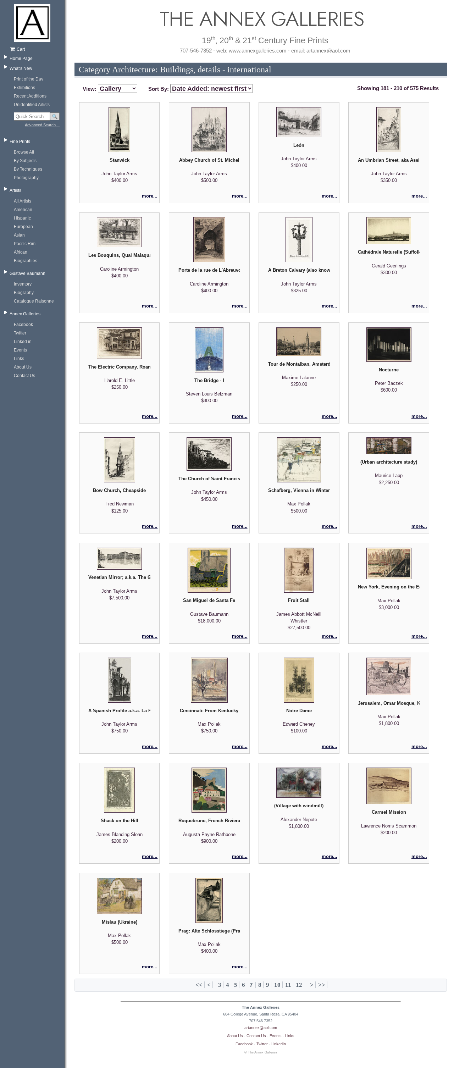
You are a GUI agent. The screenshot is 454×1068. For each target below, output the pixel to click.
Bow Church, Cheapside (119, 490)
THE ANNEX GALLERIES (261, 19)
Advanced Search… (42, 125)
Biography (24, 292)
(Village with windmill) (298, 805)
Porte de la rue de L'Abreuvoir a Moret (209, 270)
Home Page (21, 58)
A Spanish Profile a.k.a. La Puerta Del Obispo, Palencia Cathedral (119, 710)
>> (321, 984)
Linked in (23, 341)
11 (288, 984)
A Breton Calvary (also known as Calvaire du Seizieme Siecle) (299, 270)
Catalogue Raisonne (34, 301)
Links (19, 358)
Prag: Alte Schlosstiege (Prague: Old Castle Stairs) (209, 931)
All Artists (22, 201)
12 (299, 984)
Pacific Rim (24, 243)
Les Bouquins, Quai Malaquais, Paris (119, 255)
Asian (19, 235)
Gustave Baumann (27, 273)
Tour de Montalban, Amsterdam (299, 364)
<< (199, 984)
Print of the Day (28, 79)
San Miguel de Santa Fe (209, 600)
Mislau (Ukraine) (119, 922)
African (20, 252)
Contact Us (24, 375)
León (298, 145)
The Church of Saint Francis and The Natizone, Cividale (209, 478)
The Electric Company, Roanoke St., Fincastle (119, 367)
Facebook (23, 324)
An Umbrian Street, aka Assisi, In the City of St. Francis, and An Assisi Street (389, 160)
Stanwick (119, 160)
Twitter (20, 333)
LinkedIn (278, 1044)
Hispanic (22, 218)
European (23, 226)
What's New (21, 68)
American (23, 209)
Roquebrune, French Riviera (209, 820)
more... (149, 196)
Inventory (23, 284)
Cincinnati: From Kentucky (209, 710)
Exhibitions (24, 87)
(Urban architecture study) (388, 462)
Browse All (24, 152)
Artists (15, 190)
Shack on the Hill (119, 820)
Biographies (25, 260)
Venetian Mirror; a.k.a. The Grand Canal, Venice (119, 577)
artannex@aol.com (260, 1027)
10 (277, 984)
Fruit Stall (299, 600)
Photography (26, 177)
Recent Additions (30, 96)
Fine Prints (20, 141)
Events (20, 350)
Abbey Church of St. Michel (209, 160)
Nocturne (389, 369)
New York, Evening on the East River (389, 587)
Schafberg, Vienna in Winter (299, 490)
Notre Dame (299, 710)
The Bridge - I (209, 380)
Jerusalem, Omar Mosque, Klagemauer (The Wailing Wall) (389, 703)
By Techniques (28, 169)
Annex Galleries (25, 313)
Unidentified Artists (32, 104)
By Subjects (25, 160)
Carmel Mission (389, 812)
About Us (23, 367)
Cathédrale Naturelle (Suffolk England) (389, 252)
